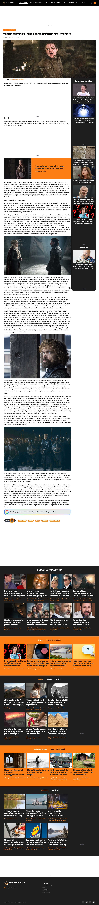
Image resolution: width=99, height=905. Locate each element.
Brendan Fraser (16, 599)
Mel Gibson (53, 628)
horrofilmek (65, 599)
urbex (74, 778)
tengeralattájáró (37, 778)
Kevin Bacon (58, 599)
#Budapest (62, 820)
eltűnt (10, 819)
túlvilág (50, 708)
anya (43, 708)
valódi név (14, 669)
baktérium (34, 849)
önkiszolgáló (8, 848)
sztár (8, 669)
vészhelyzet (53, 780)
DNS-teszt (29, 737)
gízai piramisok (58, 737)
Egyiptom (50, 737)
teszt (83, 669)
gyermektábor (81, 778)
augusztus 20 (57, 819)
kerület (61, 669)
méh (37, 708)
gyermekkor (36, 737)
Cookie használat (46, 892)
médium (61, 708)
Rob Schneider (86, 628)
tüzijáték (50, 819)
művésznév (20, 669)
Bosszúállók (30, 599)
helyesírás (79, 669)
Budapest (56, 669)
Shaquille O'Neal (39, 601)
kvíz (5, 669)
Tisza (58, 849)
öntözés (50, 849)
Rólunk (43, 887)
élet (54, 708)
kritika (37, 520)
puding (28, 849)
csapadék (29, 820)
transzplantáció (31, 708)
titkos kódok (58, 778)
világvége (7, 737)
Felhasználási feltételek (47, 885)
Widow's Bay (31, 628)
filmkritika (44, 520)
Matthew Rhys (31, 630)
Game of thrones (54, 520)
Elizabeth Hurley (9, 601)
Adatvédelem (45, 891)
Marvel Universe (39, 599)
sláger (35, 669)
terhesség (38, 710)
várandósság (30, 710)
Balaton (29, 778)
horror (9, 628)
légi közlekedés (62, 780)
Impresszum (44, 889)
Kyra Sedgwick (54, 601)
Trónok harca (22, 520)
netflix (80, 630)
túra (5, 708)
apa (12, 708)
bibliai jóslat (14, 737)
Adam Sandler (77, 628)
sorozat (31, 520)
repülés (52, 778)
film (74, 599)
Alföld (64, 848)
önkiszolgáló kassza (18, 848)
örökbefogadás (31, 739)
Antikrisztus (7, 739)
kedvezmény (8, 849)
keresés (14, 819)
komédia (43, 630)
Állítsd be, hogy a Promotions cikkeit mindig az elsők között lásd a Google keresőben (33, 512)
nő (40, 708)
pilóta (64, 778)
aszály (60, 848)
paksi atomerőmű (35, 819)
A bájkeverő (7, 599)
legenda (46, 778)
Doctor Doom (80, 599)
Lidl (27, 848)
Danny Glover (61, 628)
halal (57, 708)
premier (18, 628)
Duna (5, 819)
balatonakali (77, 780)
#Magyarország (53, 848)
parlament (55, 820)
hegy (8, 708)
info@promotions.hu (10, 888)
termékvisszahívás (34, 848)
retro (31, 669)
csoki (41, 848)
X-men (85, 601)
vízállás (43, 819)
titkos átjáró (15, 778)
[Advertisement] (49, 16)
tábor (88, 778)
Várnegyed (7, 778)
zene (39, 669)
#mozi (52, 599)
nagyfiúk (75, 630)
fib (18, 37)
